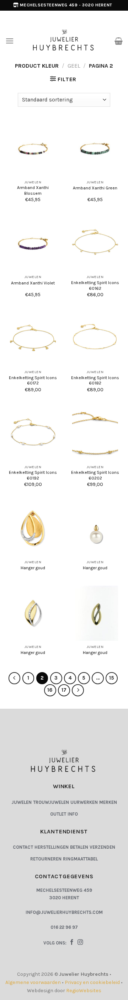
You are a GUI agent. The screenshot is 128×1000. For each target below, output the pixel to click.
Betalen (79, 847)
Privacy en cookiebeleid (92, 982)
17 (64, 690)
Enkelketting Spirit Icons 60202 (95, 475)
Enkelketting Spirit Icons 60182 (95, 380)
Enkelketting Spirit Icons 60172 (33, 380)
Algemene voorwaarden (33, 982)
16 (50, 690)
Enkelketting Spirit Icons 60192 (33, 475)
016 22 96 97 (64, 927)
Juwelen (21, 802)
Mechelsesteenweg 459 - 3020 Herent (66, 4)
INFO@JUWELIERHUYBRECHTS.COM (64, 912)
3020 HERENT (64, 897)
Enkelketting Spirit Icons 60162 (95, 285)
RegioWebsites (83, 991)
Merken (108, 802)
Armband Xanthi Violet (33, 283)
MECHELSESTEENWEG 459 (64, 890)
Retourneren (46, 859)
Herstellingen (51, 847)
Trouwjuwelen (51, 802)
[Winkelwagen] (118, 41)
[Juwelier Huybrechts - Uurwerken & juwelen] (64, 40)
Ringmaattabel (80, 859)
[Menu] (9, 40)
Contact (23, 847)
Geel (74, 65)
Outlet (58, 814)
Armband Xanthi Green (95, 187)
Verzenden (102, 847)
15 (111, 678)
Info (73, 814)
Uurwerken (84, 802)
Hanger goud (33, 567)
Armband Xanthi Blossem (33, 190)
